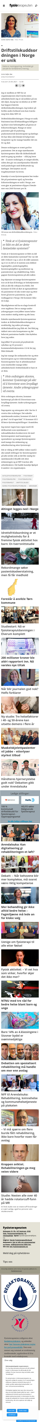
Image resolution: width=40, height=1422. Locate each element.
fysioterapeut (8, 483)
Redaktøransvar (16, 1271)
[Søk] (36, 5)
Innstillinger (12, 1415)
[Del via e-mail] (23, 85)
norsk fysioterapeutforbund (14, 486)
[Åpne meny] (3, 6)
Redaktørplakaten (12, 1341)
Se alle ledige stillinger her (20, 821)
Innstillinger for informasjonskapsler (26, 1420)
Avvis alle (11, 1410)
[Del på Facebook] (16, 85)
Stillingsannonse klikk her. (21, 1244)
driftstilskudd (22, 483)
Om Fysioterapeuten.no (19, 1247)
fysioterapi (28, 476)
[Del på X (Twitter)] (19, 85)
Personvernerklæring (15, 1233)
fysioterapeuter (9, 479)
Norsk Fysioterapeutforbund (21, 1240)
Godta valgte (23, 1410)
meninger (33, 486)
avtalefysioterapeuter (11, 476)
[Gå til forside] (21, 5)
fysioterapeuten (25, 479)
